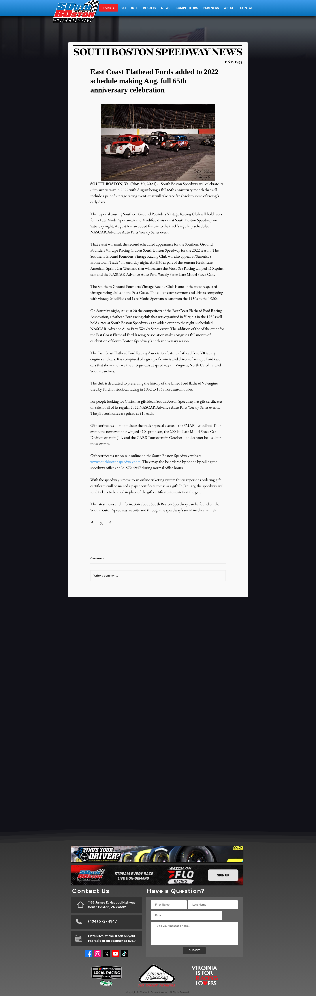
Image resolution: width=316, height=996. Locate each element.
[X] (106, 953)
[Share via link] (110, 523)
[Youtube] (115, 953)
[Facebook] (88, 953)
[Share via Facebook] (92, 523)
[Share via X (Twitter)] (101, 523)
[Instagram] (97, 953)
